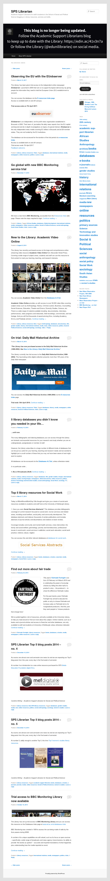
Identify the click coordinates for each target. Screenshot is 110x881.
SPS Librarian (21, 11)
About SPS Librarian (25, 56)
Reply (48, 328)
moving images (26, 479)
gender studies (15, 326)
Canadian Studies (90, 152)
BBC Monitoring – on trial (87, 305)
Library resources (27, 153)
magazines (83, 199)
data (97, 152)
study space (89, 280)
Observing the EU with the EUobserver (36, 76)
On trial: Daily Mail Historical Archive (35, 338)
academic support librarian (42, 783)
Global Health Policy (85, 174)
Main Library (92, 198)
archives (83, 148)
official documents (45, 479)
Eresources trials (60, 216)
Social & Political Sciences (48, 225)
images (60, 477)
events (81, 168)
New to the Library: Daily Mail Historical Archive (42, 349)
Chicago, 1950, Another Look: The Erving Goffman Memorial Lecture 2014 (91, 106)
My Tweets (82, 72)
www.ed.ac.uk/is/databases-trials (54, 824)
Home (13, 56)
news (45, 326)
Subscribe (85, 89)
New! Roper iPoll (85, 307)
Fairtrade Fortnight (22, 632)
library (89, 193)
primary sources (88, 225)
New (35, 324)
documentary (62, 324)
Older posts (15, 68)
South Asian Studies (17, 227)
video (43, 328)
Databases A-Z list (45, 461)
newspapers (15, 155)
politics (32, 155)
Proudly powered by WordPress (55, 873)
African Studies (31, 223)
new (16, 708)
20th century (85, 122)
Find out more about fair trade (31, 569)
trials (25, 227)
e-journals (59, 557)
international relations (56, 153)
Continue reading (50, 218)
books (40, 557)
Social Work (54, 480)
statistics (82, 280)
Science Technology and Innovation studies (24, 480)
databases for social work (57, 538)
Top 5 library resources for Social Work (36, 493)
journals (19, 785)
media (65, 153)
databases (46, 153)
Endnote (92, 165)
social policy (86, 261)
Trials (35, 153)
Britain (82, 152)
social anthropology (63, 225)
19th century (83, 119)
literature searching (87, 196)
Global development (50, 223)
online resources (24, 155)
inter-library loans (84, 181)
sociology (38, 328)
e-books (52, 557)
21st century (83, 125)
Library (19, 153)
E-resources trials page (46, 98)
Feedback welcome (18, 148)
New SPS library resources (37, 706)
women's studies (59, 708)
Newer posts (67, 68)
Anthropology (46, 324)
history (23, 326)
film (68, 324)
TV (66, 480)
